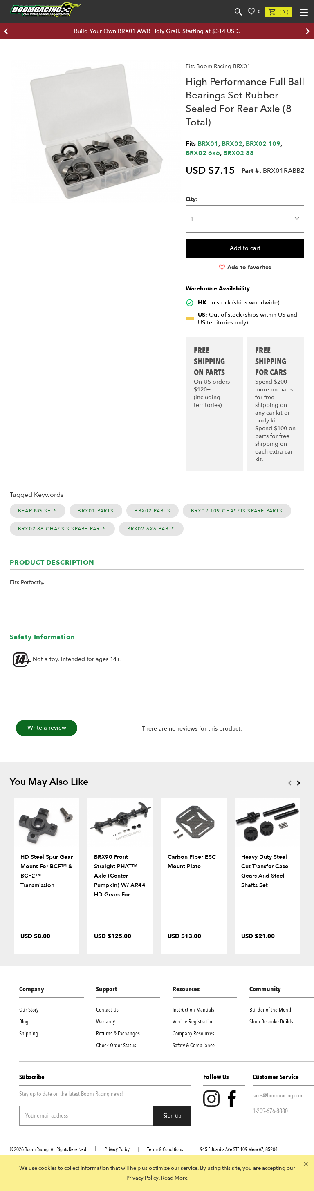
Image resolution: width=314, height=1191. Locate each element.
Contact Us (107, 1010)
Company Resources (193, 1033)
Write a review (46, 728)
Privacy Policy (117, 1149)
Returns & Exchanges (118, 1033)
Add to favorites (249, 267)
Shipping (28, 1033)
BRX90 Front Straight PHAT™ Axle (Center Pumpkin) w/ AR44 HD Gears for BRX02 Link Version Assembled (120, 885)
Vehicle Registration (193, 1022)
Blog (24, 1022)
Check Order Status (116, 1045)
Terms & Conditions (165, 1149)
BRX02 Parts (152, 510)
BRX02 (232, 143)
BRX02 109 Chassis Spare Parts (237, 510)
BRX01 (207, 143)
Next (298, 783)
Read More (174, 1178)
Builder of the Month (271, 1010)
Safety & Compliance (194, 1045)
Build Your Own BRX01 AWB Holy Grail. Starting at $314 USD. (157, 31)
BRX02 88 (238, 153)
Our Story (28, 1010)
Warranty (105, 1022)
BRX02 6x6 (203, 153)
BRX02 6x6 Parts (151, 528)
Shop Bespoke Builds (271, 1022)
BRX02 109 (263, 143)
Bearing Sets (37, 510)
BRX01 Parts (96, 510)
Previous (289, 783)
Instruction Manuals (193, 1010)
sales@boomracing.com (278, 1095)
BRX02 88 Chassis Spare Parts (62, 528)
